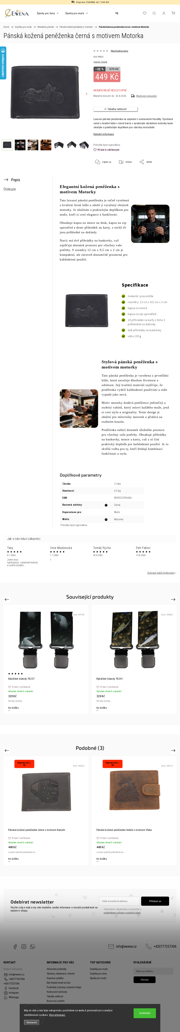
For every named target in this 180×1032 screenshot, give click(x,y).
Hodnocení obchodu (57, 991)
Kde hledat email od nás (58, 982)
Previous (7, 599)
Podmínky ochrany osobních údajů (64, 987)
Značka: (100, 62)
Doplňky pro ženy (98, 973)
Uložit (102, 172)
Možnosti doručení (146, 96)
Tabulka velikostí (55, 996)
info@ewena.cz (126, 946)
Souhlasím (144, 1013)
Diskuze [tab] (10, 189)
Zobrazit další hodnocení (161, 572)
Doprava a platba (55, 978)
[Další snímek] (86, 93)
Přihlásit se (155, 901)
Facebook (15, 946)
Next (173, 599)
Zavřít (167, 173)
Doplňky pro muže (99, 969)
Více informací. (57, 1015)
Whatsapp (32, 946)
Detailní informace (104, 134)
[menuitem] (47, 13)
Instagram (23, 946)
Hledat (145, 979)
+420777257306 (165, 946)
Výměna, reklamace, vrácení (61, 973)
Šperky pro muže (98, 978)
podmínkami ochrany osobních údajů (122, 912)
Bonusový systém (56, 1001)
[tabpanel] (46, 659)
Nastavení (32, 1022)
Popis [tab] (15, 179)
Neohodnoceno (119, 51)
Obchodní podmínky (56, 969)
